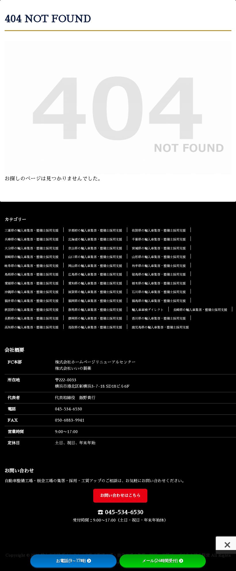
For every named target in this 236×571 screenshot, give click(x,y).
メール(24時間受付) (160, 560)
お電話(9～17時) (71, 560)
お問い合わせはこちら (120, 495)
